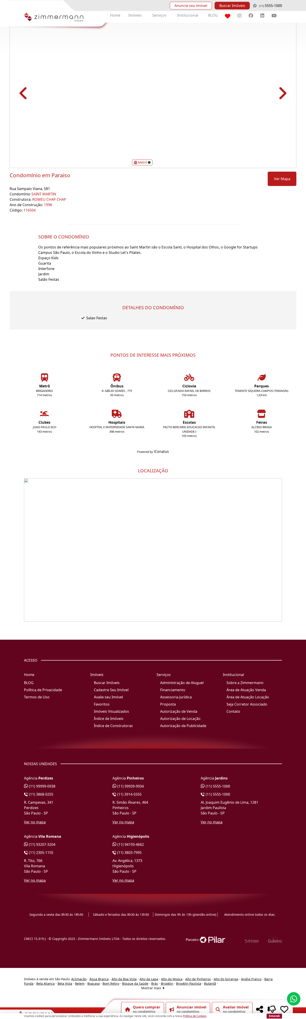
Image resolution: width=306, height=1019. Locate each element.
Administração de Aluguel (182, 682)
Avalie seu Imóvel (108, 697)
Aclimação (78, 979)
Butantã (210, 983)
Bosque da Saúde (135, 983)
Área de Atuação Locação (247, 697)
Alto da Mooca (171, 979)
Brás (154, 983)
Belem (79, 983)
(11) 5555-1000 (217, 786)
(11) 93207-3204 (41, 844)
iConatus (161, 451)
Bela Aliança (45, 983)
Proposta (168, 704)
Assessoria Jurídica (176, 697)
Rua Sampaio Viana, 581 (30, 188)
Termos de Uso (37, 697)
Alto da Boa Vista (124, 979)
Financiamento (172, 689)
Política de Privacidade (43, 689)
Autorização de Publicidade (183, 725)
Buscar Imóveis (232, 5)
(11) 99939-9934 (130, 786)
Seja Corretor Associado (246, 704)
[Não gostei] (272, 1009)
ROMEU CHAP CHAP (49, 199)
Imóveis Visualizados (111, 711)
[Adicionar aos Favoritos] (284, 1009)
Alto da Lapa (149, 979)
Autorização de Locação (180, 718)
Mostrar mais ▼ (153, 988)
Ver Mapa (282, 178)
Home (115, 15)
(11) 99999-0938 (41, 786)
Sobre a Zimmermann (244, 682)
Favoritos (102, 704)
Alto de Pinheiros (198, 979)
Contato (233, 711)
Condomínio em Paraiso (40, 175)
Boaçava (93, 983)
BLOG (213, 15)
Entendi (274, 1016)
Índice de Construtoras (113, 725)
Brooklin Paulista (188, 983)
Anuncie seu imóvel (191, 5)
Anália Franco (251, 979)
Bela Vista (65, 983)
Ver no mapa (35, 822)
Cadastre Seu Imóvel (111, 689)
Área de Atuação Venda (246, 689)
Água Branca (99, 979)
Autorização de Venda (178, 711)
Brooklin (167, 983)
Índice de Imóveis (108, 718)
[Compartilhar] (259, 1009)
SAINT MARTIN (43, 194)
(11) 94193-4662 (130, 844)
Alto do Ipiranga (226, 979)
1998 (48, 204)
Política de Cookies (194, 1016)
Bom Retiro (111, 983)
